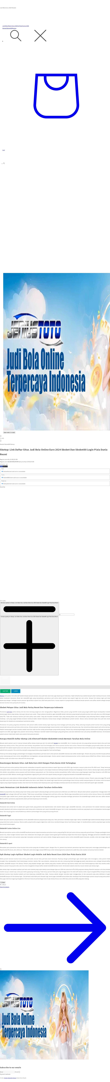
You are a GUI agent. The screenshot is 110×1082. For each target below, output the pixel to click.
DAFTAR (5, 691)
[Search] (55, 36)
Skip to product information (11, 158)
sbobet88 (2, 794)
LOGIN (16, 691)
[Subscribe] (19, 1072)
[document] (55, 1015)
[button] (55, 687)
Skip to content (55, 2)
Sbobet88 (15, 477)
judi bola (9, 712)
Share (3, 882)
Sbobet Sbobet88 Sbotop (10, 1078)
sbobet (56, 743)
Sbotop (14, 484)
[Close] (0, 969)
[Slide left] (0, 436)
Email (17, 1072)
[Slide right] (0, 441)
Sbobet (14, 471)
